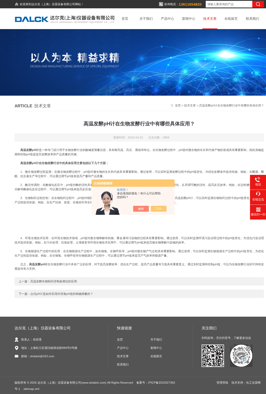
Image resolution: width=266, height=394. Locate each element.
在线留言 (231, 18)
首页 (125, 18)
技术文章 (210, 18)
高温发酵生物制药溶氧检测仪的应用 (53, 281)
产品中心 (167, 18)
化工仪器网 (253, 382)
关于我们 (146, 18)
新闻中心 (188, 18)
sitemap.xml (31, 388)
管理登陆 (222, 382)
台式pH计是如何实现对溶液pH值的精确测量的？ (61, 293)
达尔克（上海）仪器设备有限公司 (53, 4)
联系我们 (252, 18)
